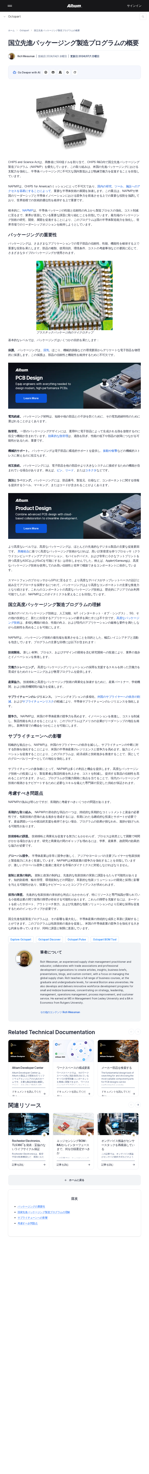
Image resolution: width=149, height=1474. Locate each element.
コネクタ (90, 470)
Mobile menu (9, 5)
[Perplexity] (53, 72)
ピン (59, 470)
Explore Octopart (21, 939)
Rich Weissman (26, 56)
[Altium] (74, 5)
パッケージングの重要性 (31, 1206)
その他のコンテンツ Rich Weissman (60, 1012)
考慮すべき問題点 (28, 1223)
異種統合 (23, 551)
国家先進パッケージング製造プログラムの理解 (44, 1212)
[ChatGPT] (46, 72)
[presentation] (138, 1105)
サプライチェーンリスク (38, 701)
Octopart (14, 16)
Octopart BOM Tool (104, 939)
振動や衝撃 (110, 450)
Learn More (31, 398)
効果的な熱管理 (58, 436)
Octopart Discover (49, 939)
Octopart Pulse (77, 939)
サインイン (134, 5)
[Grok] (75, 72)
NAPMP (27, 210)
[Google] (68, 72)
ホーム (11, 30)
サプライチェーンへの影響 (33, 1217)
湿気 (46, 350)
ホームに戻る (76, 1179)
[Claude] (60, 72)
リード (69, 470)
